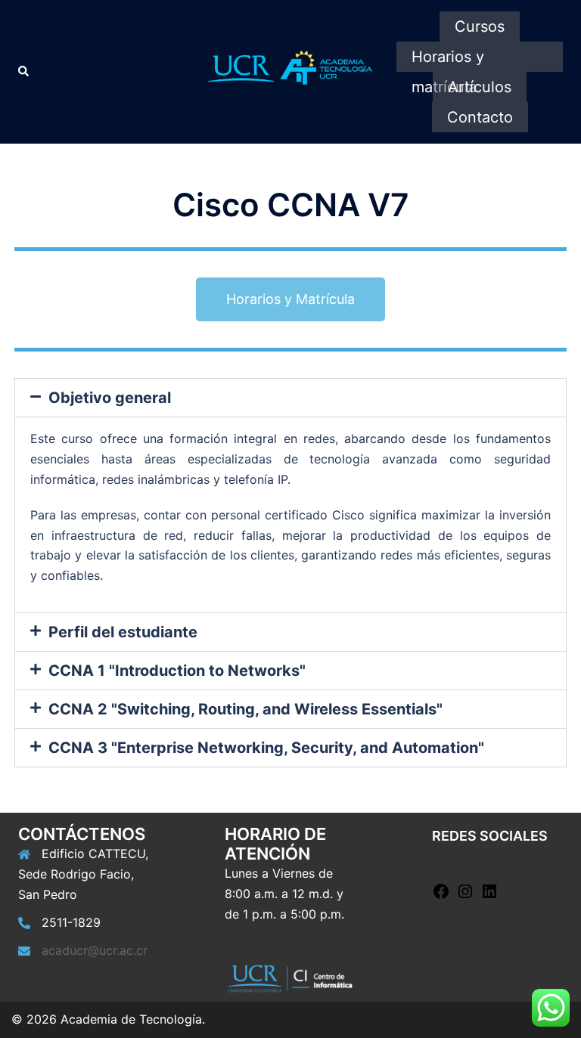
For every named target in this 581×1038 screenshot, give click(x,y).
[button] (290, 398)
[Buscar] (24, 72)
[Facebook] (441, 895)
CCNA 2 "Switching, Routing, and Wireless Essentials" (245, 709)
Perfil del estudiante (122, 632)
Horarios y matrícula (448, 60)
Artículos (479, 87)
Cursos (480, 26)
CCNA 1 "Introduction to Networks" (177, 671)
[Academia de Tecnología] (290, 70)
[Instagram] (465, 895)
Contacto (480, 117)
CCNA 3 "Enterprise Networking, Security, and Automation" (266, 748)
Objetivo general (109, 398)
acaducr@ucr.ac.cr (95, 950)
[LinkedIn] (489, 895)
